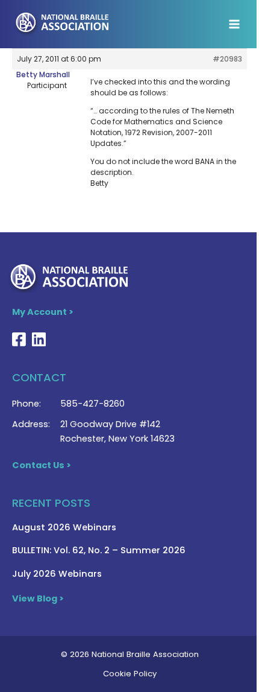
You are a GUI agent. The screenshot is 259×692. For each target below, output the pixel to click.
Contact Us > (41, 465)
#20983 (227, 59)
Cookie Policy (130, 673)
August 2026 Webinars (64, 527)
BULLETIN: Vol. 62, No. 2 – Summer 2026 (99, 550)
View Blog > (38, 598)
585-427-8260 (92, 404)
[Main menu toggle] (234, 24)
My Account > (42, 312)
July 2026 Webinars (57, 574)
